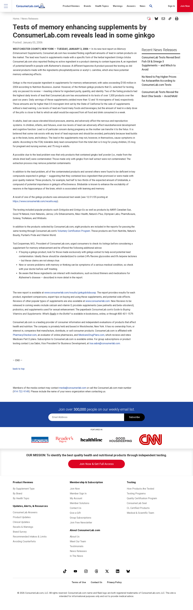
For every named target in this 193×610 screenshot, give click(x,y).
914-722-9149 (21, 391)
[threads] (96, 571)
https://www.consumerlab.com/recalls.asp (35, 201)
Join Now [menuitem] (75, 488)
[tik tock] (64, 571)
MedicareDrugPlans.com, (91, 334)
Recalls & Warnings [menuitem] (23, 526)
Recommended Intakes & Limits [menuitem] (30, 536)
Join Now (185, 6)
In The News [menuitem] (76, 556)
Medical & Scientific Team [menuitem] (140, 512)
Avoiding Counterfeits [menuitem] (24, 541)
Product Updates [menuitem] (22, 517)
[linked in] (117, 571)
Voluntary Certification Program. (74, 230)
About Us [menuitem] (74, 536)
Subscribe (134, 417)
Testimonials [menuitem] (76, 546)
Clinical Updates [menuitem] (21, 522)
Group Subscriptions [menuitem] (80, 517)
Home (16, 18)
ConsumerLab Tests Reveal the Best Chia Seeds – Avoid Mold (160, 94)
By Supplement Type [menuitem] (24, 488)
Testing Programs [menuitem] (136, 493)
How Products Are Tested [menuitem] (140, 488)
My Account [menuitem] (76, 498)
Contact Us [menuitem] (75, 508)
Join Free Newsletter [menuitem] (81, 522)
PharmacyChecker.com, (25, 334)
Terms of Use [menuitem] (79, 582)
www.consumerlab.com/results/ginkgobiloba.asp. (70, 292)
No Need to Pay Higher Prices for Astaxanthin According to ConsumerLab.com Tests (159, 80)
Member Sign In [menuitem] (78, 493)
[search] (151, 6)
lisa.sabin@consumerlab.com (104, 343)
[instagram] (86, 571)
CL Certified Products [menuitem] (138, 508)
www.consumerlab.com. (97, 301)
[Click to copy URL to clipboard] (170, 19)
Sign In (171, 6)
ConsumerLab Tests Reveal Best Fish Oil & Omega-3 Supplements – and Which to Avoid (161, 63)
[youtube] (75, 571)
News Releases (29, 18)
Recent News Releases (159, 50)
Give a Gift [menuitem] (75, 512)
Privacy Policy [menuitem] (114, 582)
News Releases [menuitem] (78, 551)
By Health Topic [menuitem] (21, 498)
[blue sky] (128, 571)
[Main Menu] (6, 6)
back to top (19, 368)
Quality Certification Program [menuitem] (142, 498)
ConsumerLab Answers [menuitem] (25, 512)
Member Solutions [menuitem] (79, 503)
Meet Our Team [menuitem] (78, 541)
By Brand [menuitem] (17, 493)
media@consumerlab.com (72, 387)
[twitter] (107, 571)
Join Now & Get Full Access (96, 463)
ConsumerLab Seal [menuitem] (137, 503)
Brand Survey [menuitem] (20, 531)
